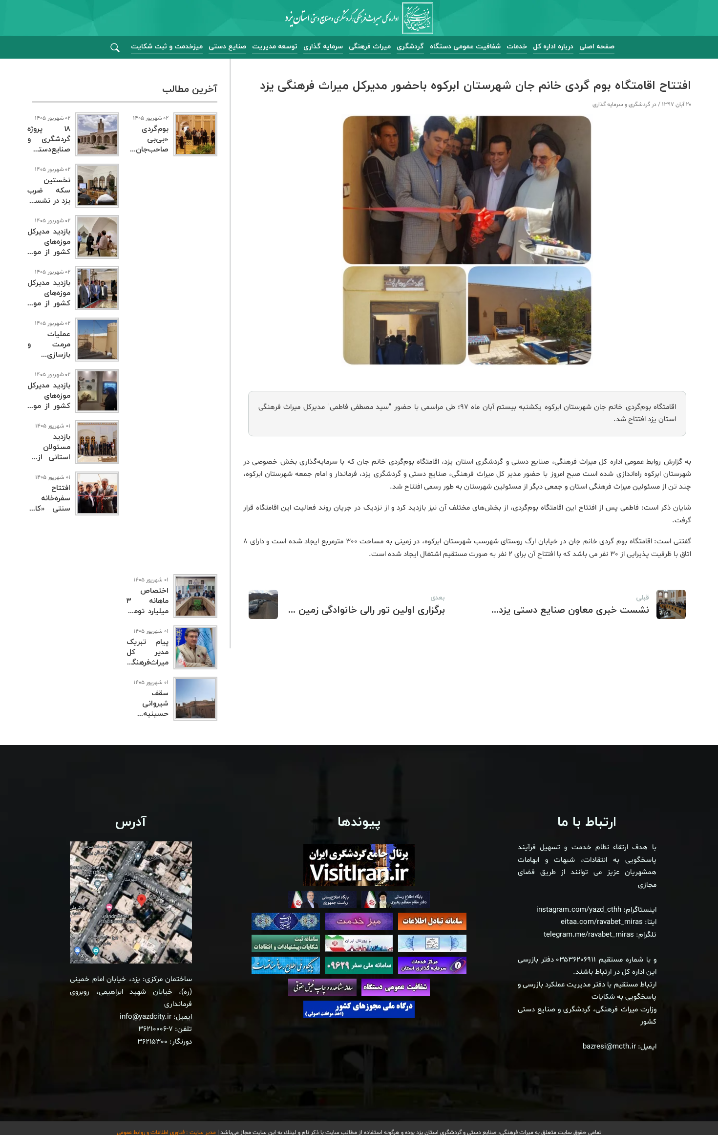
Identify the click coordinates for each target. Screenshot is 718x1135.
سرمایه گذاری (323, 46)
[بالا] (683, 1105)
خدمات (517, 46)
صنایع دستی (227, 46)
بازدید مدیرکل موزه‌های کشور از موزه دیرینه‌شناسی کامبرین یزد (48, 406)
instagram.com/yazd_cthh (578, 910)
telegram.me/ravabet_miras (589, 935)
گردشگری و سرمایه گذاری (621, 104)
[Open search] (115, 48)
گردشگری (410, 46)
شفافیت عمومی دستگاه (465, 46)
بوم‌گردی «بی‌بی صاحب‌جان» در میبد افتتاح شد (148, 149)
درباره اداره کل (553, 46)
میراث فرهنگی (370, 46)
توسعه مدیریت (274, 46)
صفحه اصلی (596, 46)
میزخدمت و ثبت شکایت (167, 46)
